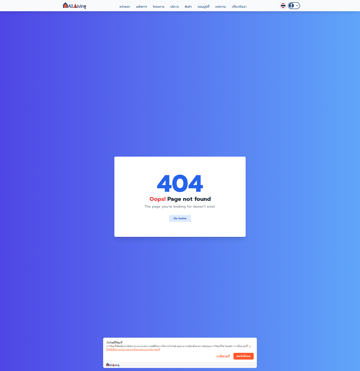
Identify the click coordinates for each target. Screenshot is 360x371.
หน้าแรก (125, 6)
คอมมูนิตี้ (203, 6)
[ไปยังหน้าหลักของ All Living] (74, 5)
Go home (180, 218)
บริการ (174, 6)
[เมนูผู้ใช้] (294, 5)
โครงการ (158, 6)
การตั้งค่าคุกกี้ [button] (223, 356)
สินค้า (188, 6)
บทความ (220, 6)
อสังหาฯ (141, 6)
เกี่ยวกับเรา (239, 6)
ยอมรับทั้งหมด (243, 356)
